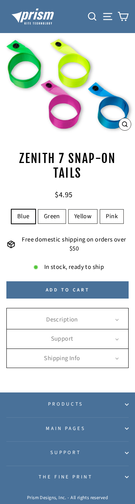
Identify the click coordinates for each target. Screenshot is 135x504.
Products (65, 403)
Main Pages (66, 428)
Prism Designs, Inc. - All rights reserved (67, 497)
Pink (112, 216)
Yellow (83, 216)
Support (65, 452)
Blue (23, 216)
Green (52, 216)
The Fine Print (66, 476)
